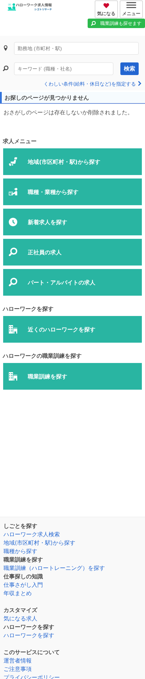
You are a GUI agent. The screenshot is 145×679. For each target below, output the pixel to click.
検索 (129, 69)
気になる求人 (20, 618)
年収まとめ (18, 593)
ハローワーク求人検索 (32, 534)
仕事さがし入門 (23, 584)
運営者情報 (18, 660)
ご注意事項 (18, 668)
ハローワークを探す (29, 635)
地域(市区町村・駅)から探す (39, 542)
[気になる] (107, 4)
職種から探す (20, 550)
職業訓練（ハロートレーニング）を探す (54, 567)
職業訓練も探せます (120, 23)
